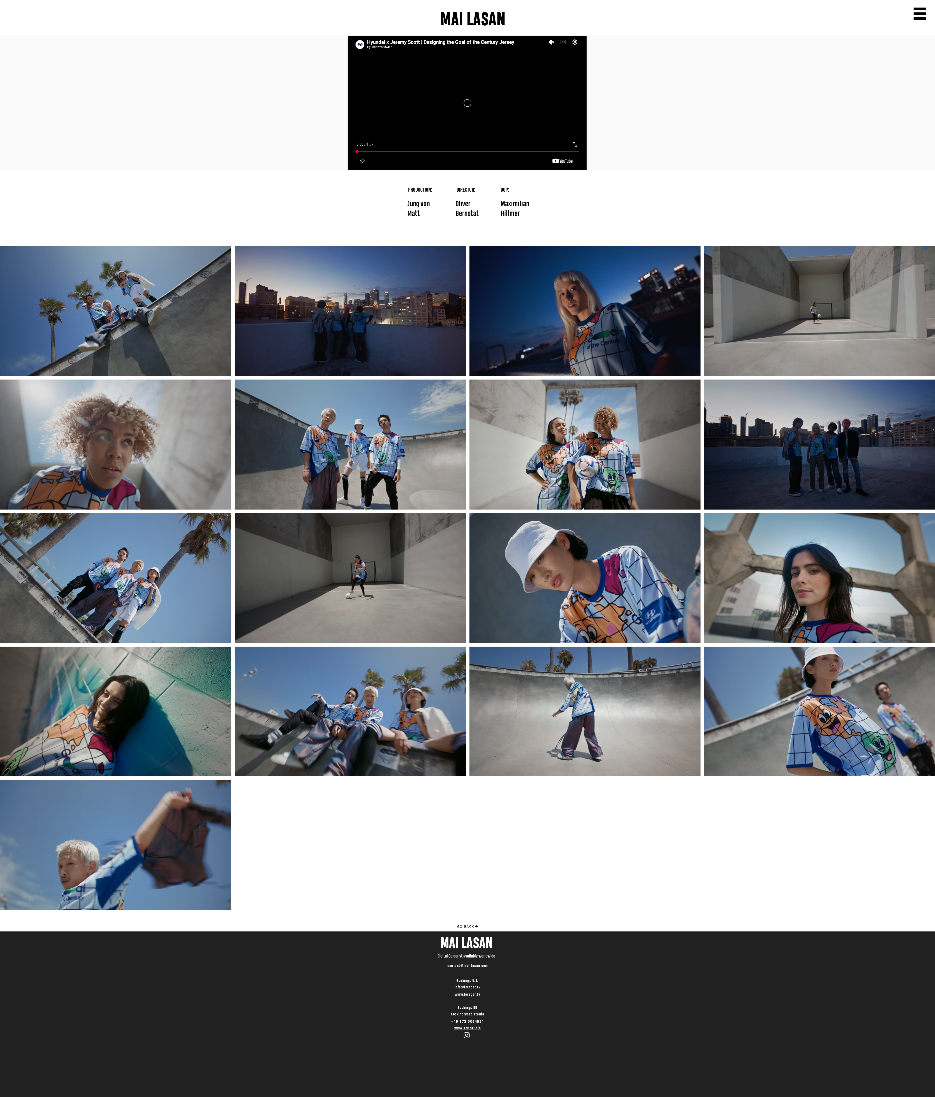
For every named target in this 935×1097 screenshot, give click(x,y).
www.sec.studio (467, 1028)
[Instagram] (467, 1035)
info (458, 987)
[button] (920, 14)
